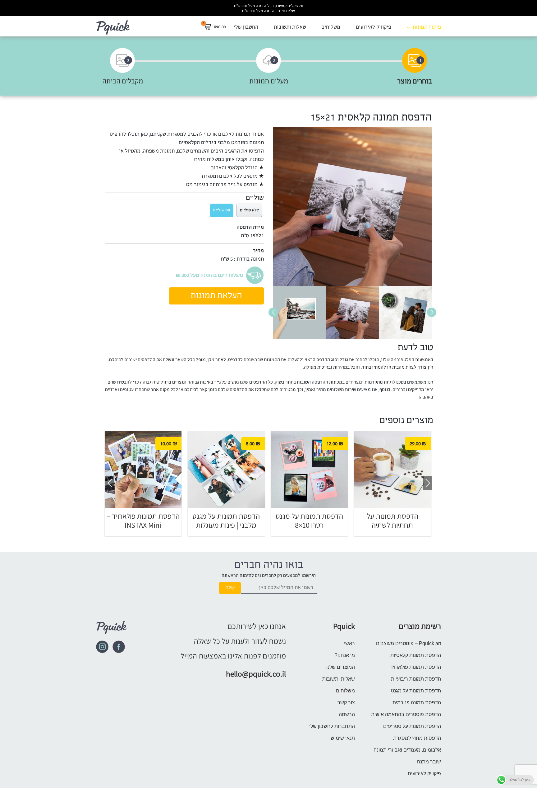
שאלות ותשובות (290, 27)
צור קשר (346, 702)
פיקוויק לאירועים (373, 27)
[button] (273, 312)
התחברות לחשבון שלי (332, 726)
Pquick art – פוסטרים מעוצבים (408, 643)
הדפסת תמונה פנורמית (416, 702)
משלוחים (330, 27)
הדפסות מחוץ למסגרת (417, 738)
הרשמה (347, 714)
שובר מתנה (429, 761)
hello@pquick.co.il (256, 673)
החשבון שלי (246, 27)
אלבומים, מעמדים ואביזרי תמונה (407, 750)
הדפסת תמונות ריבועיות (416, 679)
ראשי (349, 643)
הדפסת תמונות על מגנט (416, 690)
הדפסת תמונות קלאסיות (415, 655)
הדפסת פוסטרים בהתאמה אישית (406, 714)
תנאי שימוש (343, 738)
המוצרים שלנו (340, 667)
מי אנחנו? (345, 655)
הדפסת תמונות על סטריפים (412, 726)
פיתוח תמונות (427, 27)
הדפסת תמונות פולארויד (415, 667)
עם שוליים (221, 210)
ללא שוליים (249, 210)
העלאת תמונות (216, 296)
